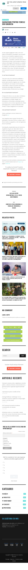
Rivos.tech (14, 556)
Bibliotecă (6, 497)
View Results (14, 481)
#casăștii (5, 494)
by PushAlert (4, 10)
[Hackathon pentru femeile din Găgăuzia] (14, 42)
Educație (6, 440)
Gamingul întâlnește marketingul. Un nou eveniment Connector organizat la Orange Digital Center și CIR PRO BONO (13, 398)
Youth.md (6, 29)
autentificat (10, 317)
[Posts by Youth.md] (3, 30)
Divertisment (6, 445)
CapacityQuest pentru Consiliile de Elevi (11, 391)
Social (7, 19)
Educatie (6, 504)
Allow (23, 8)
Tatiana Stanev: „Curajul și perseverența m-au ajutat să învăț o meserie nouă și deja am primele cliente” (13, 278)
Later (16, 8)
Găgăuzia (5, 182)
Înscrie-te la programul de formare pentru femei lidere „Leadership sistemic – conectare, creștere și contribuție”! (13, 237)
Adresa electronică (7, 433)
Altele (4, 19)
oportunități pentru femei (17, 182)
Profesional (6, 441)
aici (8, 115)
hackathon (10, 182)
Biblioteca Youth (7, 443)
